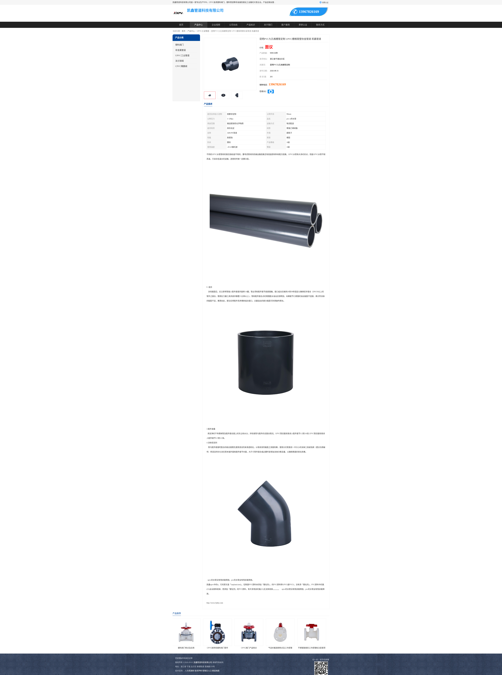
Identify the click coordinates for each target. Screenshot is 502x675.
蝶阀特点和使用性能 (282, 648)
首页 (181, 25)
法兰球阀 (179, 61)
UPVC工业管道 (203, 31)
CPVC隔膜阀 (181, 66)
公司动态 (233, 25)
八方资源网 (189, 671)
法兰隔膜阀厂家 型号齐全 (251, 648)
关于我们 (268, 25)
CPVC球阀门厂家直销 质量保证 (313, 648)
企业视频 (216, 25)
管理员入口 (207, 671)
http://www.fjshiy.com (215, 603)
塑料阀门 (179, 45)
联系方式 (320, 25)
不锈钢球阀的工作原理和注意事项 (219, 648)
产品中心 (198, 25)
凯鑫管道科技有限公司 (203, 662)
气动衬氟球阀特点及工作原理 (188, 648)
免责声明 (198, 671)
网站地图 (215, 671)
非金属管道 (180, 50)
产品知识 (251, 25)
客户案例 (285, 25)
